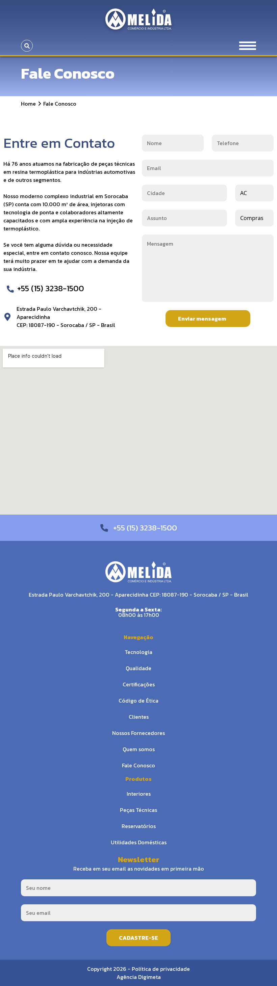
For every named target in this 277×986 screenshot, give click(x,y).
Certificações (139, 684)
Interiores (139, 793)
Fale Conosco (138, 765)
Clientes (139, 716)
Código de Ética (138, 700)
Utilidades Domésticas (139, 842)
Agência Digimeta (139, 977)
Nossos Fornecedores (138, 733)
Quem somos (139, 749)
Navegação (138, 637)
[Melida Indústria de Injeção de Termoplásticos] (138, 18)
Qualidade (138, 668)
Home (28, 104)
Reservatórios (139, 826)
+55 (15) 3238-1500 (50, 288)
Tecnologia (138, 652)
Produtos (138, 779)
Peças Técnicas (138, 810)
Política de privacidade (161, 969)
